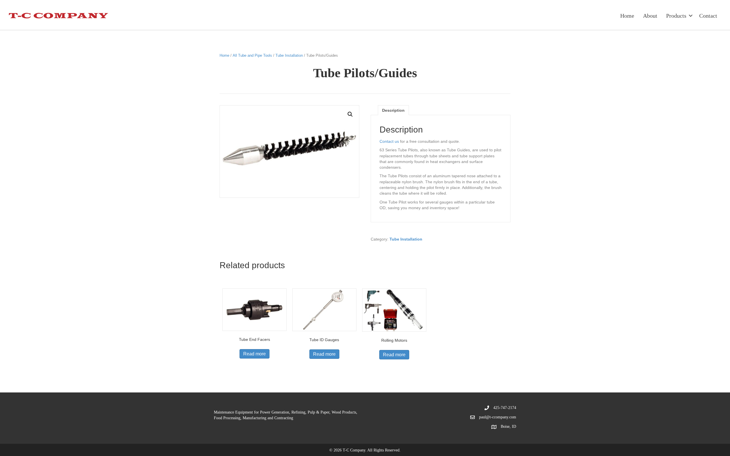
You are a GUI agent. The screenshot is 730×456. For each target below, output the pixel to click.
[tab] (393, 110)
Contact (708, 16)
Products (676, 16)
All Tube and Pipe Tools (252, 55)
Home (627, 16)
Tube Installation (289, 55)
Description (393, 110)
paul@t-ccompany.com (497, 417)
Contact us (389, 141)
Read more (254, 353)
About (650, 16)
